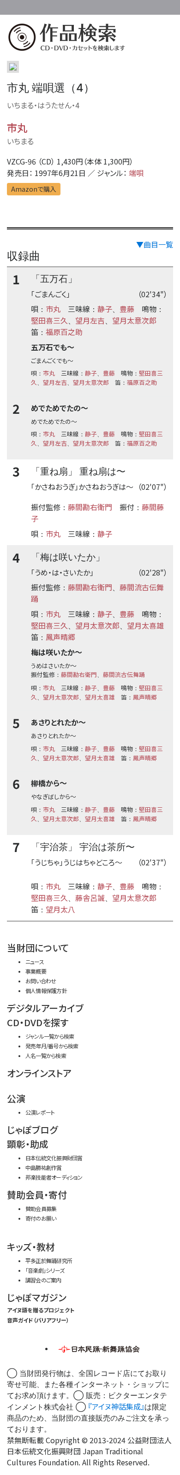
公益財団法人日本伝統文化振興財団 (12, 6)
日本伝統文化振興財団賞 (53, 1158)
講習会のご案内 (43, 1280)
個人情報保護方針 (46, 990)
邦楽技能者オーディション (54, 1177)
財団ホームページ (86, 6)
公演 (16, 1098)
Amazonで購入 (33, 189)
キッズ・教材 (31, 1246)
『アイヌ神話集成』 (116, 1406)
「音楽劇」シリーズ (44, 1270)
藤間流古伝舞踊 (124, 674)
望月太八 (60, 909)
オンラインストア (39, 1073)
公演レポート (39, 1112)
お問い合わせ (152, 6)
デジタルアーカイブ (45, 1008)
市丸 (17, 127)
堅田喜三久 (49, 320)
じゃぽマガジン (36, 1297)
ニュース (34, 961)
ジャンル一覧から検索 (49, 1036)
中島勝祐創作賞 (43, 1167)
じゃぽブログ (32, 1129)
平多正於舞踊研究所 (48, 1260)
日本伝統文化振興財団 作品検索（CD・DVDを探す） (90, 39)
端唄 (136, 172)
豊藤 (127, 308)
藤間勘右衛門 (90, 506)
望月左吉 (90, 320)
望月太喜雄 (145, 625)
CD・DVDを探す (37, 1022)
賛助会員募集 (40, 1208)
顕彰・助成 (27, 1144)
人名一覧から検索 (45, 1055)
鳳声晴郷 (60, 636)
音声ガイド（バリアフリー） (38, 1320)
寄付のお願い (40, 1218)
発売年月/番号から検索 (51, 1046)
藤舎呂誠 (90, 897)
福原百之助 (64, 331)
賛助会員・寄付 (37, 1194)
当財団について (38, 947)
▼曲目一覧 (154, 244)
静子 (104, 308)
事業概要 (115, 6)
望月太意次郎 (134, 320)
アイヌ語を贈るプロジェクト (40, 1310)
